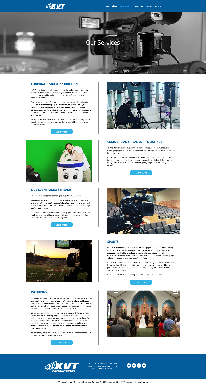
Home (107, 6)
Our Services (124, 6)
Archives (149, 6)
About (114, 6)
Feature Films (138, 6)
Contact (158, 6)
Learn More (61, 131)
